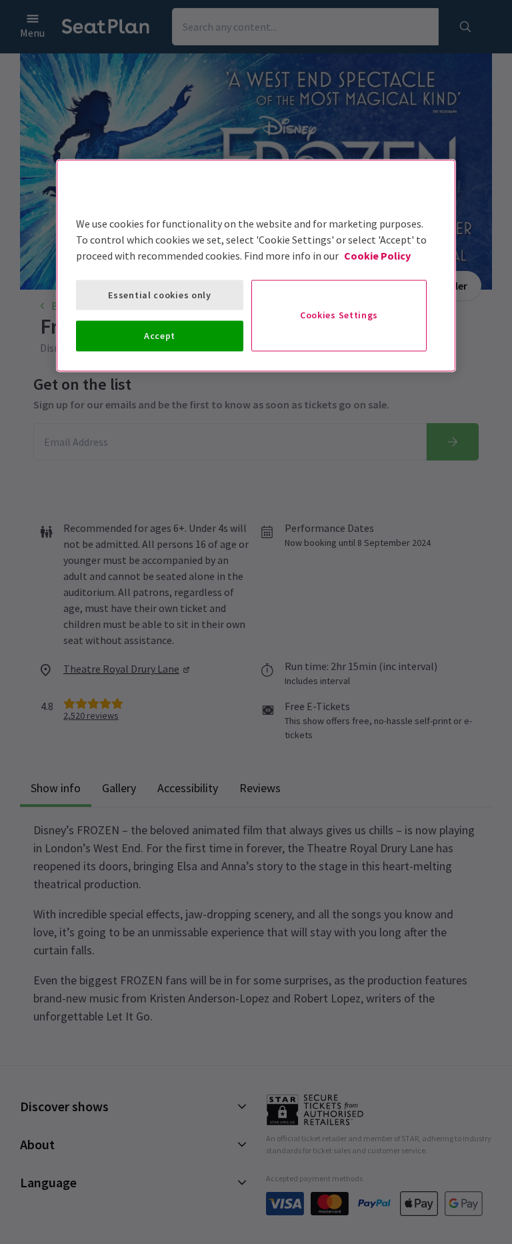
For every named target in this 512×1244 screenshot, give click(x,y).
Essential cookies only (159, 294)
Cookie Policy (377, 255)
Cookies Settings (339, 315)
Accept (159, 336)
